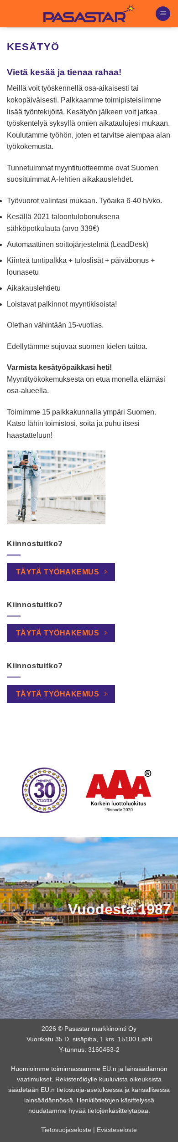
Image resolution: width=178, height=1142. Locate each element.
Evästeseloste (117, 1129)
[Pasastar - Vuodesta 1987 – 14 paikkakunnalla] (89, 13)
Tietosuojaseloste (66, 1129)
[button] (163, 13)
